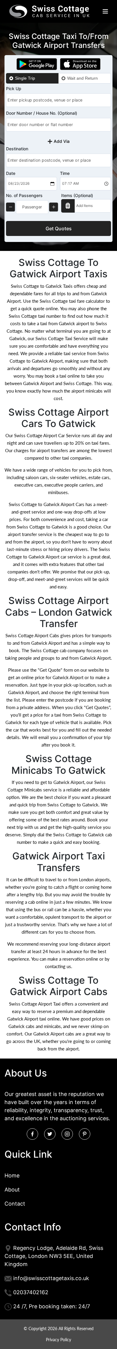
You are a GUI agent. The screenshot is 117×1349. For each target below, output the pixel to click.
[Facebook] (32, 1134)
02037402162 (30, 1292)
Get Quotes (59, 228)
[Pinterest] (84, 1134)
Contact (14, 1203)
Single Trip (25, 78)
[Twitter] (50, 1134)
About (12, 1189)
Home (12, 1175)
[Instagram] (67, 1134)
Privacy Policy (58, 1339)
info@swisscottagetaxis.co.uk (51, 1278)
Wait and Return (82, 78)
